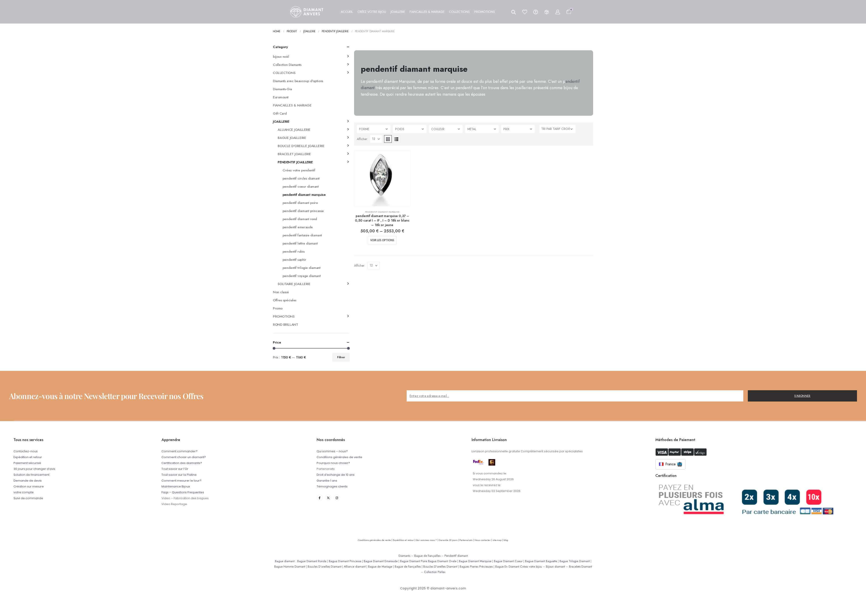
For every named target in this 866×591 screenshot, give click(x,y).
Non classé (281, 292)
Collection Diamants (287, 64)
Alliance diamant (355, 566)
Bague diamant (285, 561)
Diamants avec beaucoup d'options (298, 80)
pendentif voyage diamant (301, 275)
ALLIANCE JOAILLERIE (294, 129)
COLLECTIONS (284, 72)
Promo (278, 308)
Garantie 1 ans (327, 480)
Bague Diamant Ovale (442, 561)
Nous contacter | (483, 540)
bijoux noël (281, 56)
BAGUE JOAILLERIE (292, 137)
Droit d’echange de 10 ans (336, 475)
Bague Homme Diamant (289, 566)
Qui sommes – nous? (332, 451)
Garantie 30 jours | (449, 540)
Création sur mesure (29, 486)
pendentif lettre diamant (300, 243)
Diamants (404, 556)
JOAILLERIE (281, 121)
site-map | (498, 540)
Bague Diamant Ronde (311, 561)
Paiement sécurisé (27, 463)
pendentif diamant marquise (382, 212)
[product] (382, 178)
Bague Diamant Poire (413, 561)
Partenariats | (466, 540)
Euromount (280, 97)
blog (506, 540)
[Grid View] (388, 139)
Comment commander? (179, 451)
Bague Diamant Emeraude (381, 561)
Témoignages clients (332, 486)
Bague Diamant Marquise (475, 561)
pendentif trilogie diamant (301, 267)
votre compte (24, 492)
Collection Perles (434, 572)
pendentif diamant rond (300, 219)
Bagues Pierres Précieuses (476, 566)
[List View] (396, 139)
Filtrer (341, 357)
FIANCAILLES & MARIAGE (292, 105)
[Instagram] (337, 498)
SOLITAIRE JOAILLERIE (294, 284)
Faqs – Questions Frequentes (182, 492)
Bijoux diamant (555, 566)
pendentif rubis (293, 251)
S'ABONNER (802, 396)
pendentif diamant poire (300, 202)
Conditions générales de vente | (375, 540)
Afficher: (362, 139)
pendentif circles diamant (301, 178)
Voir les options (382, 240)
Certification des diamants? (181, 463)
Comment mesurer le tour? (181, 480)
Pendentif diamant (456, 556)
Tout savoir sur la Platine (179, 475)
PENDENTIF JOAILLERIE (295, 162)
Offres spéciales (284, 300)
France (670, 464)
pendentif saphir (294, 259)
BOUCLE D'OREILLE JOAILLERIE (301, 145)
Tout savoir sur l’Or (174, 469)
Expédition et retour (28, 457)
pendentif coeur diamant (301, 186)
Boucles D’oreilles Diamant (324, 566)
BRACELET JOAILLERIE (294, 154)
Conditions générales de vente (339, 457)
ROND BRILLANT (285, 324)
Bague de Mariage (380, 566)
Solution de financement (31, 475)
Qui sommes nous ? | (427, 540)
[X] (328, 498)
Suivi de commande (28, 498)
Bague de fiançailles (427, 556)
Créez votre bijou (531, 566)
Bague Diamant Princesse (345, 561)
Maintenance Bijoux (175, 486)
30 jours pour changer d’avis (34, 469)
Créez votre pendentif (299, 170)
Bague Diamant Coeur (508, 561)
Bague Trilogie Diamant (575, 561)
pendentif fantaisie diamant (302, 235)
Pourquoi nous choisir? (333, 463)
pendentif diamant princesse (303, 210)
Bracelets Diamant (580, 566)
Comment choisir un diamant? (183, 457)
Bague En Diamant (507, 566)
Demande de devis (28, 480)
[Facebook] (320, 498)
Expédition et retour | (404, 540)
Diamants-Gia (282, 89)
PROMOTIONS (284, 316)
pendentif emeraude (298, 227)
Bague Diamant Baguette (541, 561)
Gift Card (280, 113)
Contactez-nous (26, 451)
